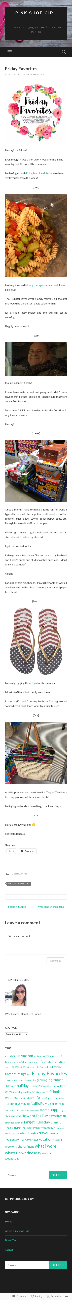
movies (25, 1103)
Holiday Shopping (40, 1086)
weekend (57, 1139)
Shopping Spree (15, 906)
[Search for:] (36, 1175)
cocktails (61, 1062)
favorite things (15, 1074)
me (6, 1104)
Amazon (27, 1056)
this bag (9, 796)
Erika (29, 173)
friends (8, 1080)
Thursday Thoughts (26, 1133)
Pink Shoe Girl (36, 12)
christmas (43, 1061)
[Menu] (10, 52)
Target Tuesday (36, 1122)
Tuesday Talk (16, 1139)
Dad (41, 1067)
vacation (45, 1139)
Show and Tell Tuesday (37, 1116)
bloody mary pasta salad (39, 285)
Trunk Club (53, 1133)
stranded (9, 1122)
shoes (43, 1110)
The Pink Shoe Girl (34, 74)
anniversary (39, 1056)
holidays (23, 1085)
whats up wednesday (23, 1152)
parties (9, 1110)
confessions (18, 1066)
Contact (9, 1249)
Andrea (49, 173)
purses (16, 1110)
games (20, 1080)
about (7, 1056)
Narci (36, 173)
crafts (28, 1067)
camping (31, 1062)
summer (19, 1122)
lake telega (40, 1092)
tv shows (33, 1139)
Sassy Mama (34, 1110)
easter (47, 1067)
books (15, 1062)
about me (15, 1056)
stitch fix (60, 1116)
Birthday (50, 1056)
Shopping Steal (13, 1116)
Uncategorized (19, 873)
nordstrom (57, 1103)
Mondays (14, 1103)
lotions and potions (57, 1098)
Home (8, 1221)
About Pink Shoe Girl (17, 1230)
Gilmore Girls (30, 1080)
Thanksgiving (13, 1127)
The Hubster (28, 1127)
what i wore (45, 1146)
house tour (55, 1086)
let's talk (26, 1098)
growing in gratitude (50, 1080)
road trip (24, 1110)
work (44, 1153)
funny (14, 1080)
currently (35, 1067)
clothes (54, 1062)
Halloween (10, 1086)
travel (43, 1133)
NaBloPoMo (40, 1103)
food (29, 1074)
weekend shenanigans (19, 1146)
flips (34, 682)
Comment (55, 960)
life (32, 1097)
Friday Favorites (19, 883)
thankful (56, 1122)
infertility (27, 1092)
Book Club (11, 1240)
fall (51, 1067)
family (57, 1066)
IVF (33, 1092)
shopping (56, 1109)
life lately (42, 1097)
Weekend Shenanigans (52, 906)
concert (8, 1067)
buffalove (23, 1062)
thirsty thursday (44, 1127)
